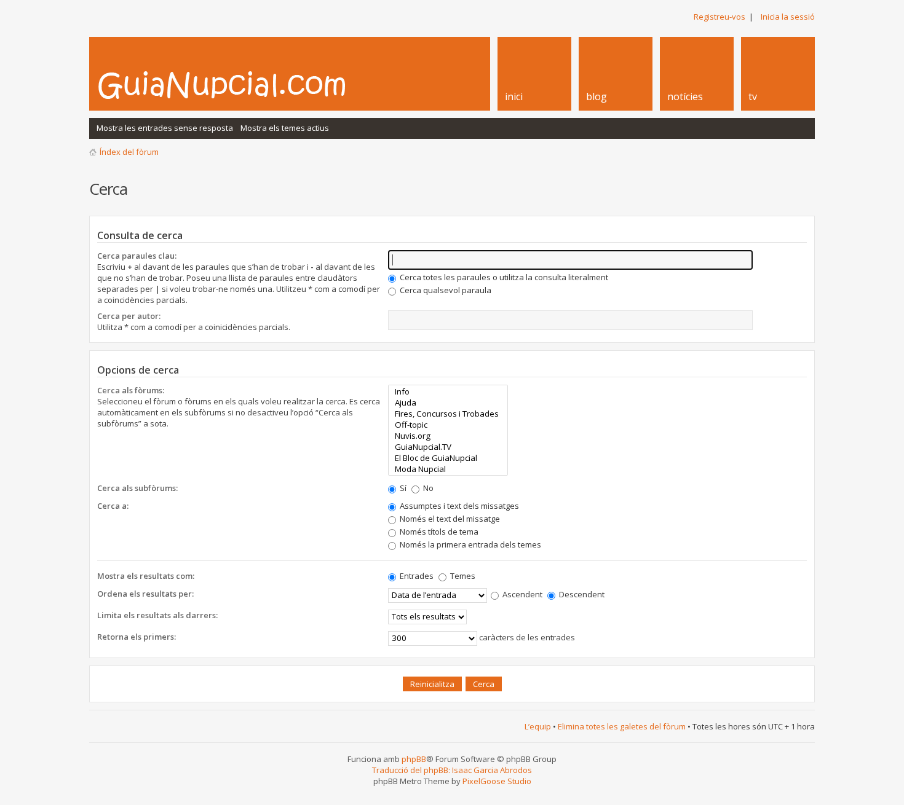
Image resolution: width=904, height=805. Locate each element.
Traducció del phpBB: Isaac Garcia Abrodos (452, 770)
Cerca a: (113, 505)
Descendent (581, 594)
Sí (402, 487)
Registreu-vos (719, 16)
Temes (461, 575)
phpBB (414, 758)
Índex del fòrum (129, 151)
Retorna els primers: (136, 636)
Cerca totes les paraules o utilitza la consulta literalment (503, 277)
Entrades (416, 575)
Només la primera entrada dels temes (469, 544)
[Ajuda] (448, 402)
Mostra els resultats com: (145, 575)
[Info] (448, 391)
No (427, 487)
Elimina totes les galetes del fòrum (622, 726)
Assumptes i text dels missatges (458, 505)
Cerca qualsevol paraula (444, 290)
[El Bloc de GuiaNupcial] (448, 457)
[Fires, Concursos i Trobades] (448, 413)
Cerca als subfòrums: (137, 487)
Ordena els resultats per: (145, 593)
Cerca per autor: (129, 315)
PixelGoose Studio (496, 781)
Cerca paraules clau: (136, 255)
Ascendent (521, 594)
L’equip (538, 726)
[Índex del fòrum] (235, 84)
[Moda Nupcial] (448, 468)
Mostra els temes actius (284, 127)
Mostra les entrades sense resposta (165, 127)
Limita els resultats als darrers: (157, 615)
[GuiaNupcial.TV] (448, 446)
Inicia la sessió (788, 16)
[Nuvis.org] (448, 435)
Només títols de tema (438, 531)
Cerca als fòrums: (130, 390)
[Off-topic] (448, 424)
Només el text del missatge (449, 518)
